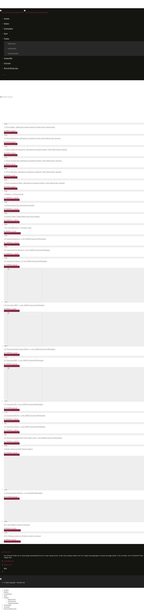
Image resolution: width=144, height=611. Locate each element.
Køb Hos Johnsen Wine (12, 233)
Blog (5, 568)
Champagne (8, 29)
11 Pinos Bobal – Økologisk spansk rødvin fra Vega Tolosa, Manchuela (29, 127)
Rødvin (6, 24)
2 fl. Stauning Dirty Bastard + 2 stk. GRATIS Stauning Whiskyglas (27, 250)
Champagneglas (13, 53)
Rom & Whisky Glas (11, 68)
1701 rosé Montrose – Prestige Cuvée (17, 228)
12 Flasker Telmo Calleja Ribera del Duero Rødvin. (22, 216)
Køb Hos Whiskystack (12, 200)
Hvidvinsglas (12, 48)
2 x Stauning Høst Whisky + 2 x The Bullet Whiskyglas (23, 493)
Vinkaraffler (8, 58)
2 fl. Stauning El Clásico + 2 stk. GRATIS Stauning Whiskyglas (25, 261)
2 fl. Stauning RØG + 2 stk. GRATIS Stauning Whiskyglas (24, 360)
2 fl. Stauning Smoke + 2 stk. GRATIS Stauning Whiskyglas (24, 427)
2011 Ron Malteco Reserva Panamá (17, 525)
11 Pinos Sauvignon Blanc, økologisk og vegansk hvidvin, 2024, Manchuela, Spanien (34, 183)
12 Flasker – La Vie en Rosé (13, 194)
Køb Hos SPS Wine (10, 133)
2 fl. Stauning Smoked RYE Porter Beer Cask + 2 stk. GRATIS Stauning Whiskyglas (33, 438)
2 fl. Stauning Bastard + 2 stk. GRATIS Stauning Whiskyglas (25, 239)
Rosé (6, 34)
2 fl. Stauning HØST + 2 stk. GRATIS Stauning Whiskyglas (24, 305)
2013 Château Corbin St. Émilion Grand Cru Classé (22, 536)
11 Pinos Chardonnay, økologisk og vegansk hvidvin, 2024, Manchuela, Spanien (33, 161)
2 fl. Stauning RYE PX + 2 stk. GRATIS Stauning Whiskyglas (24, 415)
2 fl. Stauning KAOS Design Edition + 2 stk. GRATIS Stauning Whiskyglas (29, 349)
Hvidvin (6, 19)
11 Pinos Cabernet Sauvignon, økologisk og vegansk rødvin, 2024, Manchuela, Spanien (35, 149)
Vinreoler (7, 63)
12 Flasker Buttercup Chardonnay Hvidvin (19, 205)
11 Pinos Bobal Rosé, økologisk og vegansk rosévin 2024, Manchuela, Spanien (32, 138)
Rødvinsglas (12, 43)
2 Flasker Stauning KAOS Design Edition (18, 449)
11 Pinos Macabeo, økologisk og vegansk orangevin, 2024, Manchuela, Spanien (33, 172)
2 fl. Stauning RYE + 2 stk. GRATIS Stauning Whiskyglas (23, 404)
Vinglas (6, 39)
